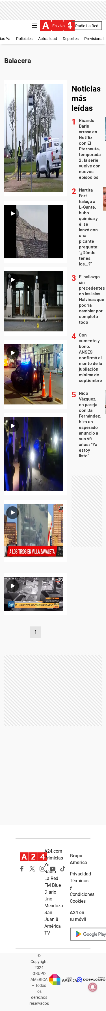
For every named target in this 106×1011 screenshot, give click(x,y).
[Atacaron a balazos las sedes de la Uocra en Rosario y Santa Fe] (35, 374)
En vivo (58, 26)
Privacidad (80, 874)
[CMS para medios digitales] (91, 979)
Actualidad (47, 38)
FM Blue (52, 885)
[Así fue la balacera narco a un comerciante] (35, 594)
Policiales (24, 38)
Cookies (78, 901)
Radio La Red (86, 26)
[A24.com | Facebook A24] (22, 868)
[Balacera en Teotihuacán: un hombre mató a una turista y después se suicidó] (35, 231)
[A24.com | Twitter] (32, 868)
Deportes (71, 38)
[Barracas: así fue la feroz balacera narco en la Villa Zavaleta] (35, 530)
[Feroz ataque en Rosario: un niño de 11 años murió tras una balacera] (35, 454)
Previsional (93, 38)
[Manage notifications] (92, 987)
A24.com (53, 851)
